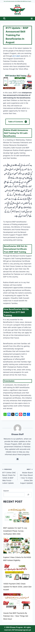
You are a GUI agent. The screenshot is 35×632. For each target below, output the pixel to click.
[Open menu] (31, 18)
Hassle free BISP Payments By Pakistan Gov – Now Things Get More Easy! (15, 616)
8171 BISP (16, 56)
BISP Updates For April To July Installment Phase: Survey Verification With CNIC (15, 531)
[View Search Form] (4, 19)
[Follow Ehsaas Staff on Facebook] (17, 459)
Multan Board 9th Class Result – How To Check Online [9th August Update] (26, 476)
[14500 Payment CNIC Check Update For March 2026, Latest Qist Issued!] (16, 572)
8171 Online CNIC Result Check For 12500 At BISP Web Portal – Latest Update (9, 476)
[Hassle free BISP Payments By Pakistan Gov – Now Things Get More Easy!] (16, 601)
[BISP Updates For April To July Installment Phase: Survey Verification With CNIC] (16, 516)
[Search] (28, 495)
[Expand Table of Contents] (26, 122)
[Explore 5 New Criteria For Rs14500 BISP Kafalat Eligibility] (16, 545)
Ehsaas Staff (17, 434)
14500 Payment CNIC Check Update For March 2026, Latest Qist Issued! (17, 587)
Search (6, 491)
